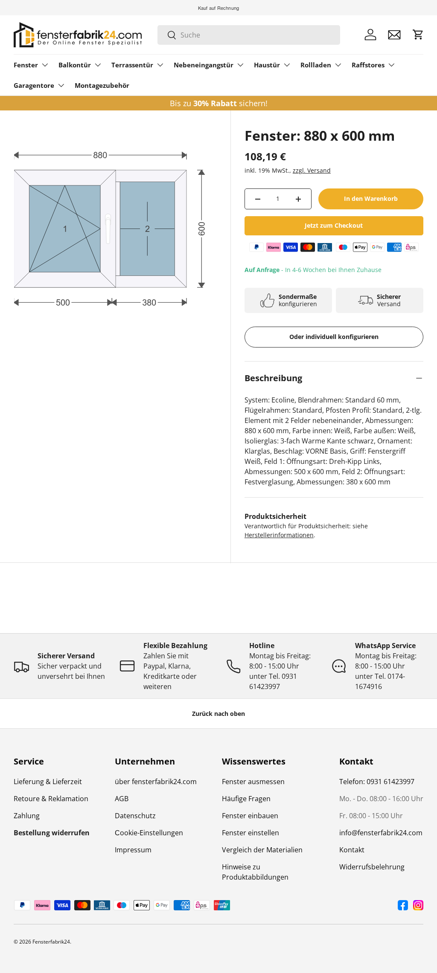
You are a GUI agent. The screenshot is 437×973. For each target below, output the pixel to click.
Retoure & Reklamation (51, 798)
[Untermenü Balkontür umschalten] (98, 65)
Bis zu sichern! (219, 103)
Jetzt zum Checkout (334, 225)
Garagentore (34, 85)
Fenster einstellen (250, 832)
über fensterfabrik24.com (156, 781)
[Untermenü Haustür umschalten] (287, 65)
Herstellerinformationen (279, 535)
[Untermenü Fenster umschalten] (45, 65)
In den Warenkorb (371, 198)
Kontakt (351, 849)
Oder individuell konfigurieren (334, 337)
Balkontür (74, 65)
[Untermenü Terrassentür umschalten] (160, 65)
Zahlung (27, 815)
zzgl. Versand (312, 170)
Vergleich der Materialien (262, 849)
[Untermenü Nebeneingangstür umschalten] (240, 65)
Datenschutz (135, 815)
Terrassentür (132, 65)
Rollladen (315, 65)
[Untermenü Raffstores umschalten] (391, 65)
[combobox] (248, 35)
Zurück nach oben (218, 713)
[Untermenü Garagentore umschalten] (61, 85)
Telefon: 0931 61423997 (376, 781)
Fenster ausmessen (253, 781)
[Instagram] (418, 905)
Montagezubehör (102, 85)
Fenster (26, 65)
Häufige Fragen (246, 798)
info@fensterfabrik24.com (380, 832)
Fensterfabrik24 (51, 941)
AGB (121, 798)
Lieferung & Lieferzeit (48, 781)
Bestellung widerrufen (52, 832)
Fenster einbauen (250, 815)
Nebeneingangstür (203, 65)
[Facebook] (403, 905)
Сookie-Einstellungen (149, 832)
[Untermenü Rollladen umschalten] (338, 65)
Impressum (133, 849)
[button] (418, 34)
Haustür (267, 65)
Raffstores (368, 65)
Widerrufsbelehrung (372, 867)
